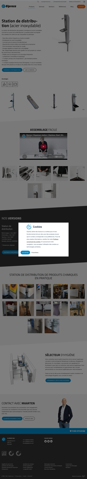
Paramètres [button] (34, 252)
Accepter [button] (25, 253)
